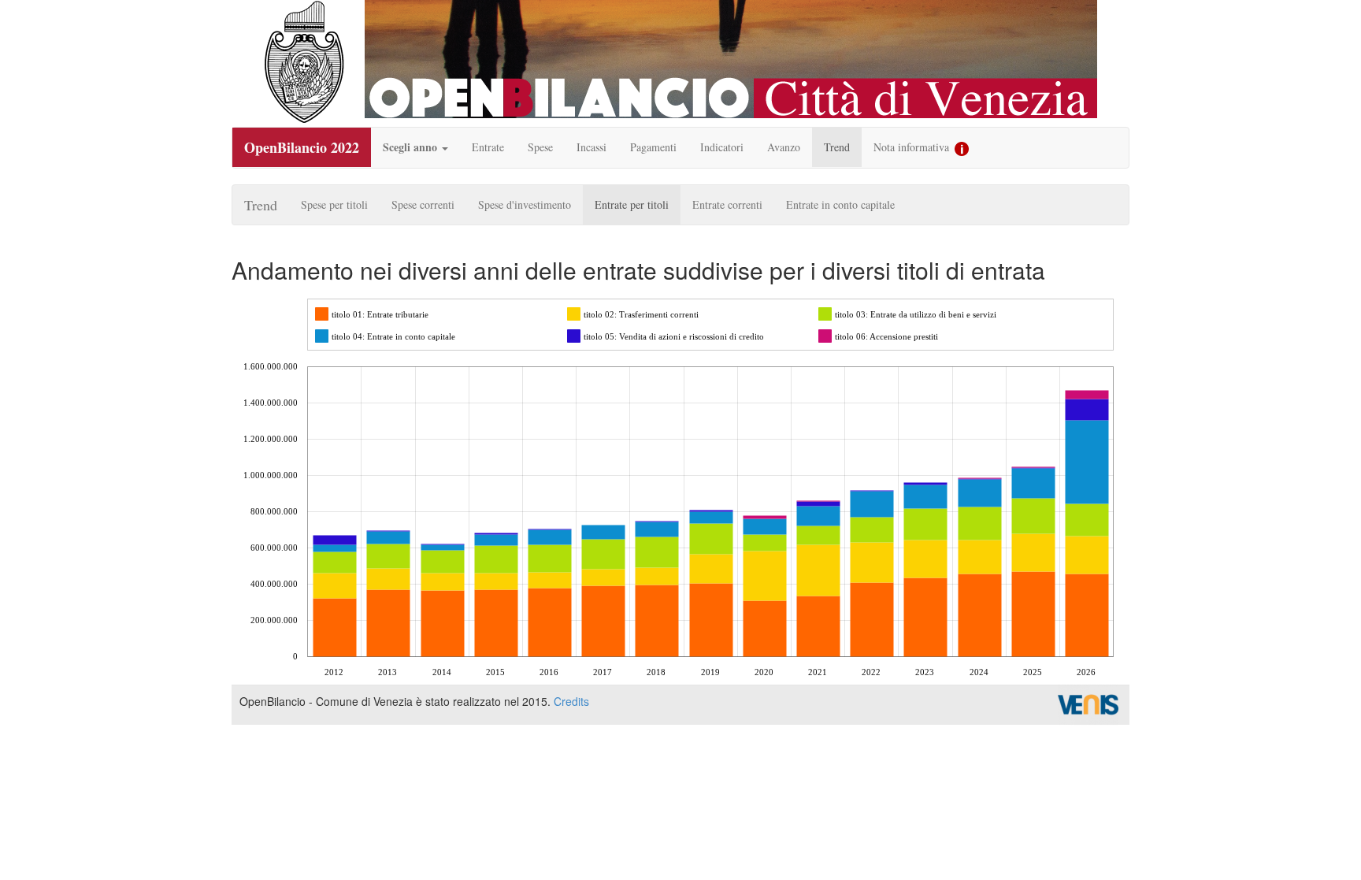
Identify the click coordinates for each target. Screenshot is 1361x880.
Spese (540, 146)
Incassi (591, 146)
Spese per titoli (334, 204)
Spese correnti (422, 204)
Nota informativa (912, 146)
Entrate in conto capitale (840, 204)
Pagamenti (653, 146)
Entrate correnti (727, 204)
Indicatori (722, 146)
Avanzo (783, 146)
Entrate (488, 146)
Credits (571, 701)
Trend (837, 146)
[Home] (304, 62)
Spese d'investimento (524, 204)
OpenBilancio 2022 (301, 147)
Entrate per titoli (632, 204)
